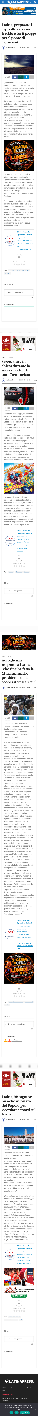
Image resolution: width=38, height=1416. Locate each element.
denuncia (19, 572)
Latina (9, 21)
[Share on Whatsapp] (20, 77)
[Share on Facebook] (15, 77)
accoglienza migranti (16, 1002)
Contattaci (5, 1400)
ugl (21, 1320)
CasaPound (29, 1002)
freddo (11, 270)
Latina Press (10, 1388)
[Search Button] (35, 2)
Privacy (15, 1398)
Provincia (10, 357)
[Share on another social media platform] (31, 77)
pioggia (7, 273)
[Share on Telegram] (26, 77)
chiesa (11, 572)
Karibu (7, 1005)
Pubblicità (24, 1398)
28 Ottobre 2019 (24, 1119)
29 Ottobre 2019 (24, 47)
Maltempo (25, 270)
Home (3, 21)
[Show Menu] (3, 2)
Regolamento (6, 1398)
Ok (11, 1413)
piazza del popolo (11, 1320)
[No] (35, 1409)
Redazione (11, 47)
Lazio (18, 270)
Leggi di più (25, 1413)
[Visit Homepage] (19, 2)
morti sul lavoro (14, 1316)
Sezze (26, 572)
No (17, 1413)
